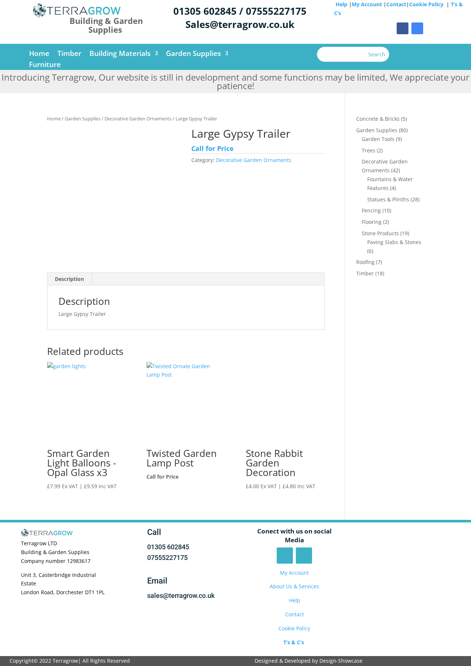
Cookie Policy (427, 4)
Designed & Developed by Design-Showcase (309, 660)
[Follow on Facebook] (402, 28)
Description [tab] (69, 278)
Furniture (45, 65)
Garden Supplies (193, 54)
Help (341, 4)
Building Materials (119, 54)
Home (39, 54)
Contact (396, 4)
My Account (367, 4)
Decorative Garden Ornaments (138, 118)
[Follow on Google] (417, 28)
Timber (69, 54)
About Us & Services (294, 586)
